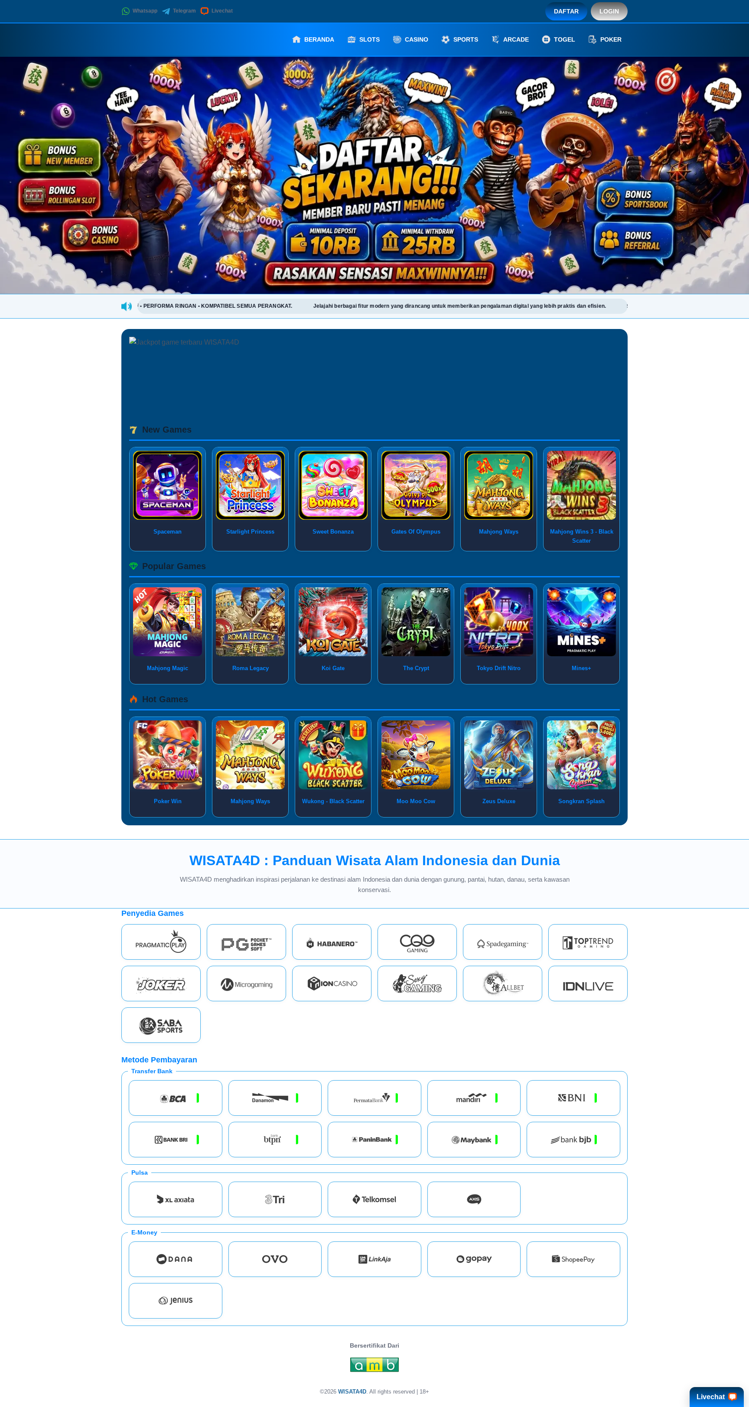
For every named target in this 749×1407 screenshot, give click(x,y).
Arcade (516, 39)
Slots (369, 39)
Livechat (222, 11)
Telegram (184, 11)
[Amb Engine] (374, 1367)
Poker (611, 39)
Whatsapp (145, 11)
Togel (564, 39)
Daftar (566, 11)
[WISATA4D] (169, 39)
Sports (465, 39)
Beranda (319, 39)
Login (609, 11)
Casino (416, 39)
